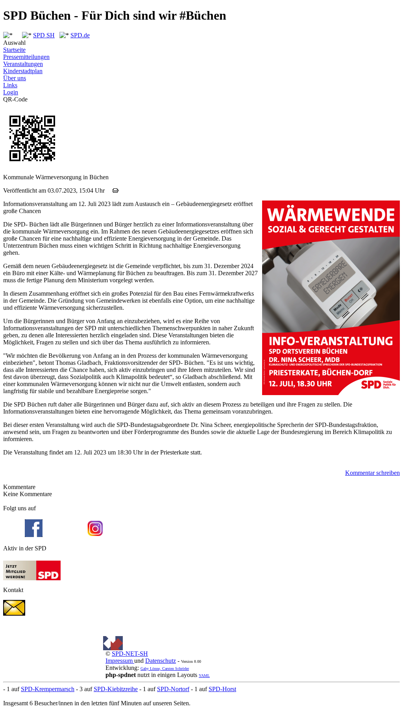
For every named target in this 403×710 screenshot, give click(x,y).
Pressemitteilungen (26, 56)
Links (10, 85)
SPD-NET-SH (130, 653)
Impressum (119, 660)
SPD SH (44, 35)
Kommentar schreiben (372, 472)
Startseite (14, 49)
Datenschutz (160, 660)
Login (10, 92)
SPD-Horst (222, 689)
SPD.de (80, 35)
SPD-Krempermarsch (47, 689)
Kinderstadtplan (23, 71)
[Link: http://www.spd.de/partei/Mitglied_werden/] (32, 578)
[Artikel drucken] (115, 190)
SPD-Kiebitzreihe (116, 689)
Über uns (14, 78)
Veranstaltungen (23, 64)
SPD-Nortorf (173, 689)
